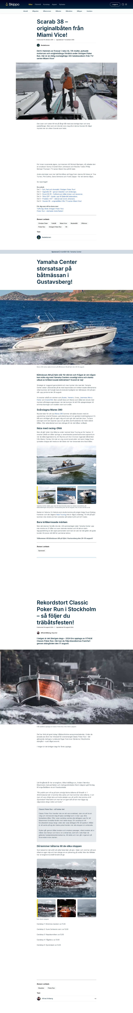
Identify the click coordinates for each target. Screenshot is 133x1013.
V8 (66, 227)
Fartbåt (54, 223)
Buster (64, 398)
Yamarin (71, 398)
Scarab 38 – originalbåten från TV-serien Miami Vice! (61, 201)
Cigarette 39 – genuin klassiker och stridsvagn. (59, 192)
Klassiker (41, 988)
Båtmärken (69, 11)
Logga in (115, 4)
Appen (54, 4)
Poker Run (41, 227)
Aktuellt (25, 11)
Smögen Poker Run (55, 227)
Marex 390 (59, 414)
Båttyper (79, 11)
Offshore (84, 223)
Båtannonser (47, 11)
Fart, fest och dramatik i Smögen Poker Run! (58, 189)
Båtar (31, 4)
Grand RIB (49, 400)
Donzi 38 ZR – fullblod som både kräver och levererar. (62, 194)
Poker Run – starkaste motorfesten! (50, 211)
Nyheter (62, 4)
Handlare (89, 11)
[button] (66, 91)
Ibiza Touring (61, 515)
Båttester (58, 11)
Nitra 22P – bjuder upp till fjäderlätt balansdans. (60, 196)
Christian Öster (43, 223)
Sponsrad (41, 550)
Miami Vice (63, 223)
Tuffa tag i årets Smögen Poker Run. (50, 209)
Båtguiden (35, 11)
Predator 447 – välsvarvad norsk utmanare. (58, 199)
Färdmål (38, 4)
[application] (66, 91)
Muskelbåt (74, 223)
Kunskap (46, 4)
